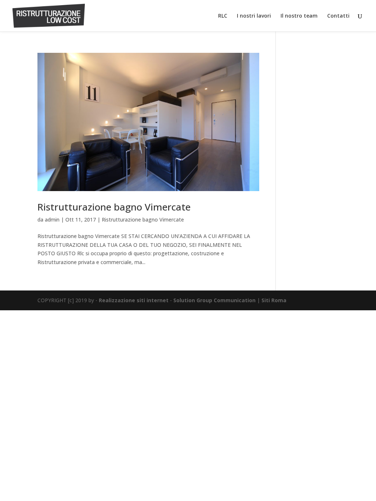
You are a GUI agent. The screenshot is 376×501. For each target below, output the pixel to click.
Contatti (338, 16)
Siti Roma (273, 300)
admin (52, 219)
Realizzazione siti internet (134, 300)
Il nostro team (299, 16)
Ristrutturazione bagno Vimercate (114, 206)
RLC (222, 16)
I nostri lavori (254, 16)
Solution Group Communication (214, 300)
